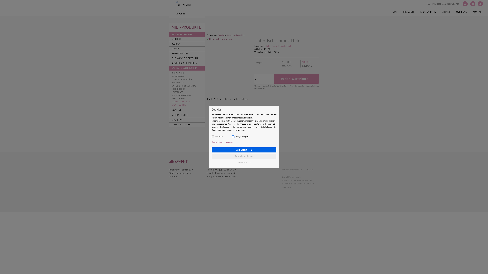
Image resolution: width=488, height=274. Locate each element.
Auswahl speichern (244, 156)
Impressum (228, 142)
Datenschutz (217, 142)
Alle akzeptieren (244, 150)
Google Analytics (242, 137)
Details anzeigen (244, 162)
